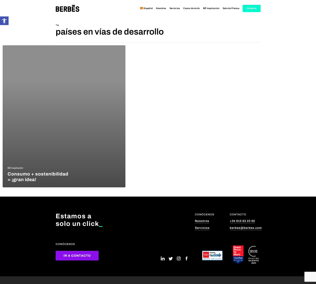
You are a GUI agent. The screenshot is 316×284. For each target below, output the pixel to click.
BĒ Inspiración (15, 168)
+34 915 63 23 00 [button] (242, 221)
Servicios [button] (202, 228)
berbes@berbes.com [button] (246, 228)
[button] (4, 20)
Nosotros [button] (202, 221)
